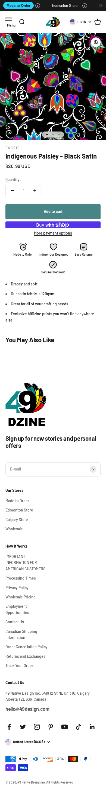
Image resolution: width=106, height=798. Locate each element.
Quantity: (13, 179)
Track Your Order (19, 665)
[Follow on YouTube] (64, 726)
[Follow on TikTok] (78, 726)
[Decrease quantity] (12, 190)
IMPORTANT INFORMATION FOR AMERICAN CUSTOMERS (25, 562)
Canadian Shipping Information (21, 634)
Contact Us (14, 621)
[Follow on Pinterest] (50, 726)
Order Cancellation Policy (26, 646)
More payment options (53, 233)
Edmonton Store (64, 5)
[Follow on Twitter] (23, 726)
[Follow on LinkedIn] (92, 726)
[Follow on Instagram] (36, 726)
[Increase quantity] (35, 190)
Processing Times (20, 578)
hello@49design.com (27, 709)
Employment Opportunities (17, 609)
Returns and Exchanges (25, 656)
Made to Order (18, 5)
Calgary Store (16, 519)
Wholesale (14, 529)
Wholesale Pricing (20, 597)
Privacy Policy (17, 587)
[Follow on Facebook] (9, 726)
